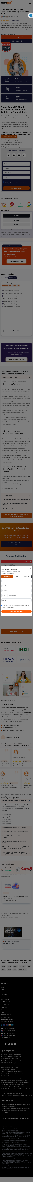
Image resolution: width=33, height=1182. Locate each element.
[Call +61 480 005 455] (30, 15)
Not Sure (26, 576)
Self (17, 576)
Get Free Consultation (16, 611)
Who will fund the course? (7, 573)
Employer (7, 576)
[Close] (30, 568)
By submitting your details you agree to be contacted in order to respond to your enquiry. (17, 606)
